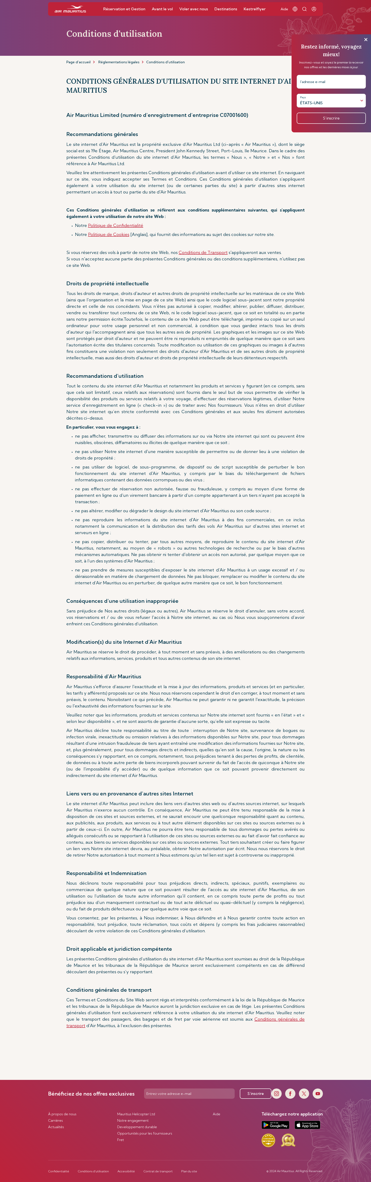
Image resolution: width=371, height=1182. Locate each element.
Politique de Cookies (108, 234)
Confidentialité (58, 1171)
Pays (303, 97)
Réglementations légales (118, 62)
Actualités (56, 1127)
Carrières (55, 1120)
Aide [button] (284, 9)
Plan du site (189, 1171)
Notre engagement (133, 1120)
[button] (295, 9)
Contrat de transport (158, 1171)
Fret (120, 1140)
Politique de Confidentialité (115, 225)
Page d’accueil (78, 62)
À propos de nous (62, 1114)
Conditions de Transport (203, 252)
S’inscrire (256, 1093)
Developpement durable (137, 1127)
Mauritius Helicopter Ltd (136, 1114)
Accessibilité (126, 1171)
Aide (216, 1114)
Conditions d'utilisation (93, 1171)
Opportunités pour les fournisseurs (144, 1133)
